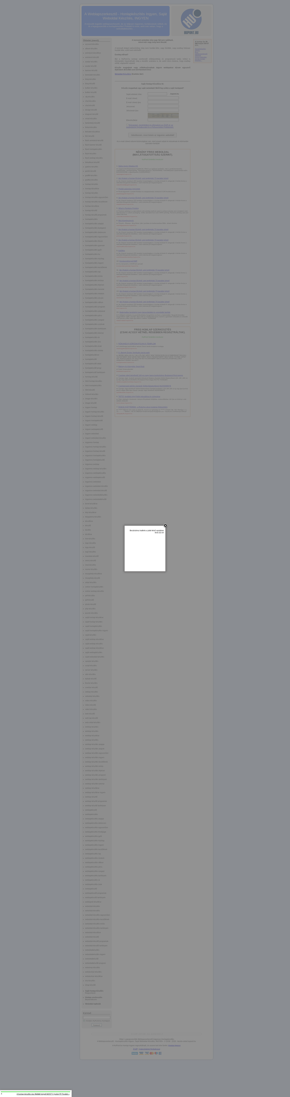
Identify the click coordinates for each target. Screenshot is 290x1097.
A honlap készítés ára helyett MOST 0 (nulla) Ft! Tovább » (43, 1094)
